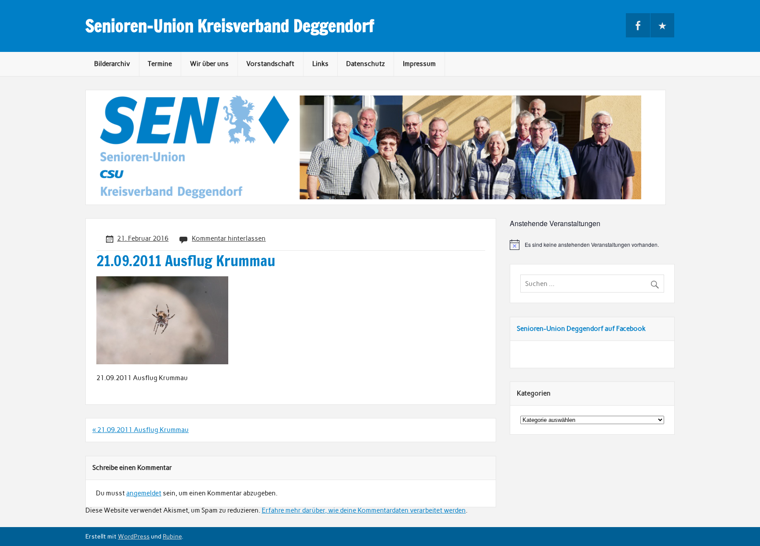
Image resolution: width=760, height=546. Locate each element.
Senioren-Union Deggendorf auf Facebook (581, 329)
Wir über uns (209, 64)
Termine (160, 64)
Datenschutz (365, 64)
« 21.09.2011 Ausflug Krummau (140, 430)
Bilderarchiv (112, 64)
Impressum (419, 64)
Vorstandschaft (270, 64)
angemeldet (143, 493)
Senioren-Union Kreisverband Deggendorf (229, 26)
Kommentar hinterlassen (229, 238)
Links (320, 64)
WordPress (134, 536)
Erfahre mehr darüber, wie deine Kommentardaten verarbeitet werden (364, 510)
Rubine (172, 536)
